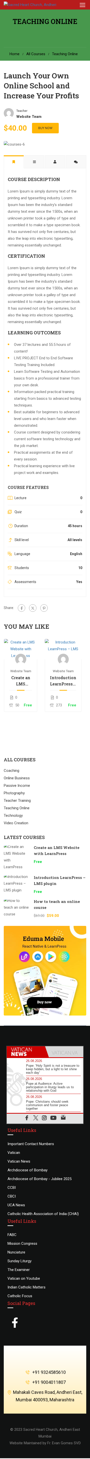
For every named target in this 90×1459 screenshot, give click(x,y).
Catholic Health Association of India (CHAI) (43, 1214)
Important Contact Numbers (31, 1144)
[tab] (26, 1051)
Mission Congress (22, 1243)
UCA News (16, 1205)
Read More (20, 649)
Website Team (20, 671)
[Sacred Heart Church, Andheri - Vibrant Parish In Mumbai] (36, 4)
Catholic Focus (20, 1296)
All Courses (35, 54)
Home (15, 54)
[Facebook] (21, 608)
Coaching (11, 770)
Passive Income (17, 785)
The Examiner (19, 1269)
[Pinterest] (44, 608)
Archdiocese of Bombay (28, 1170)
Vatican (14, 1152)
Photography (14, 793)
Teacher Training (17, 800)
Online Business (17, 778)
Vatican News (19, 1161)
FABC (12, 1235)
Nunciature (16, 1252)
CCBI (12, 1187)
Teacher (22, 111)
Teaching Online (65, 54)
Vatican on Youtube (24, 1278)
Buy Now (45, 128)
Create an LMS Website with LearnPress (20, 681)
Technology (13, 815)
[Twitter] (32, 608)
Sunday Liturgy (20, 1261)
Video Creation (16, 823)
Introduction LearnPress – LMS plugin (63, 681)
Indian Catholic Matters (27, 1287)
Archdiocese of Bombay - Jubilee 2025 (40, 1179)
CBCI (12, 1196)
